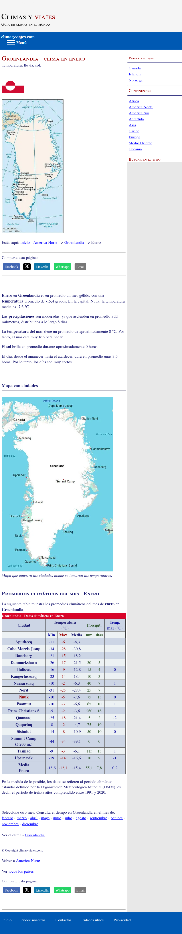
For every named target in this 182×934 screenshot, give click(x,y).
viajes (28, 16)
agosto (81, 817)
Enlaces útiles (92, 919)
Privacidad (122, 919)
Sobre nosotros (34, 919)
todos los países (21, 871)
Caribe (134, 130)
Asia (132, 124)
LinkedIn (42, 266)
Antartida (136, 118)
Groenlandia (74, 242)
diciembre (30, 823)
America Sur (139, 112)
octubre (117, 817)
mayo (45, 817)
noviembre (10, 823)
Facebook (11, 266)
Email (80, 266)
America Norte (45, 242)
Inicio (25, 242)
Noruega (135, 80)
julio (68, 817)
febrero (7, 817)
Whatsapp (62, 266)
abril (34, 817)
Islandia (135, 74)
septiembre (98, 817)
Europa (134, 136)
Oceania (135, 148)
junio (57, 817)
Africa (134, 100)
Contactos (63, 919)
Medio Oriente (140, 142)
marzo (22, 817)
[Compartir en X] (27, 266)
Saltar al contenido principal (23, 2)
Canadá (135, 68)
